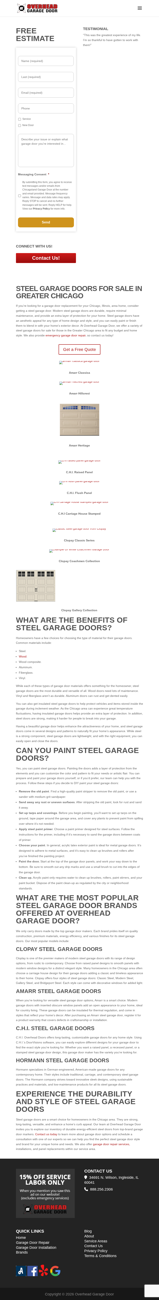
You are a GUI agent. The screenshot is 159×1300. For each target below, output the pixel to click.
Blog (88, 1231)
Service (26, 119)
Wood (22, 656)
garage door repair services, (111, 1144)
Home (21, 1238)
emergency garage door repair (66, 335)
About (89, 1236)
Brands (22, 1252)
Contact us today (46, 1134)
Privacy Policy (95, 1251)
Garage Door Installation (36, 1247)
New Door (28, 125)
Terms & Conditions (100, 1256)
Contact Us (93, 1246)
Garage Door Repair (32, 1243)
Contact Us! (46, 258)
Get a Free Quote (79, 349)
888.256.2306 (101, 1189)
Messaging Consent (33, 174)
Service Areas (95, 1241)
